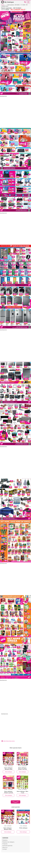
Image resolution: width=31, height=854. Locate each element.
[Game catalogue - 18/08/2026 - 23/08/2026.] (8, 758)
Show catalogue (8, 771)
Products (4, 844)
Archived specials (7, 845)
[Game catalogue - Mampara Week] (7, 817)
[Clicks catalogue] (23, 817)
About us (4, 847)
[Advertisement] (15, 112)
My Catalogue (9, 2)
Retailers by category (8, 842)
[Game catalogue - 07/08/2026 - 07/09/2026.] (8, 782)
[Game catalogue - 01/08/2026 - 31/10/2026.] (22, 782)
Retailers (4, 840)
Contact (4, 849)
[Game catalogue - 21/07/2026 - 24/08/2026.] (22, 758)
